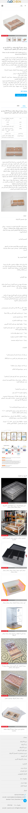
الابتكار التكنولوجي (22, 774)
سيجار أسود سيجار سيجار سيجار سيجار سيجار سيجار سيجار (14, 571)
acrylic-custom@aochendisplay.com (13, 797)
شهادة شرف (24, 783)
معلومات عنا (17, 805)
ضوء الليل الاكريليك (22, 750)
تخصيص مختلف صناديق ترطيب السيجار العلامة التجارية (14, 538)
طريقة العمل (24, 786)
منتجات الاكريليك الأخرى (21, 759)
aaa (18, 106)
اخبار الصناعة (23, 771)
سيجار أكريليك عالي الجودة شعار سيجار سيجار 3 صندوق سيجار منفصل (14, 666)
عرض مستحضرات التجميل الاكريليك (18, 753)
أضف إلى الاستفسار (21, 95)
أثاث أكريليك (24, 756)
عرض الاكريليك (23, 747)
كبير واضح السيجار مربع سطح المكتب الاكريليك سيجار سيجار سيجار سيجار (14, 506)
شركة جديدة (24, 768)
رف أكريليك (24, 744)
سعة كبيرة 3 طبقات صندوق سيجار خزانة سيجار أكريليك (14, 634)
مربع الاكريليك (23, 741)
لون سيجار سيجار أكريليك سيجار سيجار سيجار (14, 603)
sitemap (9, 805)
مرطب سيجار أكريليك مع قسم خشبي (14, 698)
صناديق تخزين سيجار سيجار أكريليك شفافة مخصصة (14, 729)
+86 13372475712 (19, 795)
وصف (23, 106)
